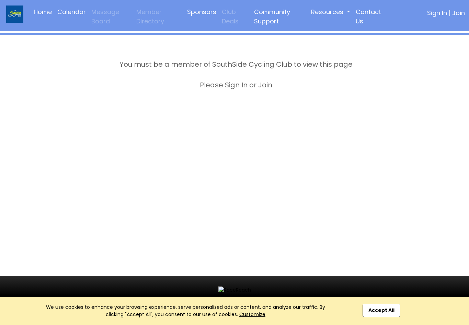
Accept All (381, 310)
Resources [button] (328, 12)
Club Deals (230, 16)
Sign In (437, 13)
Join (458, 13)
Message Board (105, 16)
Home (43, 12)
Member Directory (150, 16)
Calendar (71, 12)
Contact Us (368, 16)
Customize (252, 314)
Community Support (272, 16)
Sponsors (201, 12)
